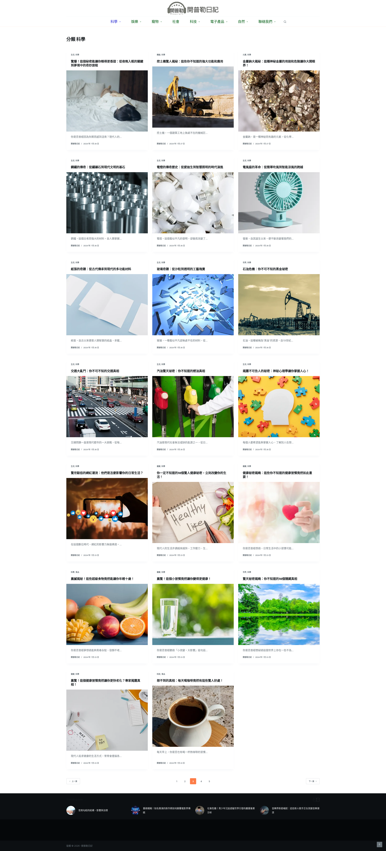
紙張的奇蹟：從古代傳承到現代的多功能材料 (101, 269)
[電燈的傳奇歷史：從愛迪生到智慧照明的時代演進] (193, 202)
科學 (114, 21)
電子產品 (217, 21)
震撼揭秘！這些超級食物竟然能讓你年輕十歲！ (102, 579)
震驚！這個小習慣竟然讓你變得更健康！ (184, 579)
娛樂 (134, 21)
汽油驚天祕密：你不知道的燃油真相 (181, 371)
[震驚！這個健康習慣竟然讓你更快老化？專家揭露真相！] (107, 720)
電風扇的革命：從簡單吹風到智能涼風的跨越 (273, 167)
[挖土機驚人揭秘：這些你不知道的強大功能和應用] (193, 97)
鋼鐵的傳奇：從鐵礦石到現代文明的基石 (98, 167)
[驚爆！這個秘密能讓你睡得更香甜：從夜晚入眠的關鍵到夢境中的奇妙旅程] (107, 101)
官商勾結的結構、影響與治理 (93, 810)
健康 (158, 466)
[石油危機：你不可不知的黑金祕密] (279, 304)
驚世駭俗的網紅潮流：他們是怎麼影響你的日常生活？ (107, 473)
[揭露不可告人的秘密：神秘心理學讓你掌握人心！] (279, 406)
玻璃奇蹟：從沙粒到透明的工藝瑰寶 (181, 269)
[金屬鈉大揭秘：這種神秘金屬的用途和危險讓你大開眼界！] (279, 101)
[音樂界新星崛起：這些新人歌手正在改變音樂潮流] (264, 810)
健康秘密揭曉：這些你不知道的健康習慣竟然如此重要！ (277, 475)
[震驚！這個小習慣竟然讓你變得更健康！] (193, 614)
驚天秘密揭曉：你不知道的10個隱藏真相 (270, 579)
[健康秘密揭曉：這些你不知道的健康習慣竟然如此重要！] (279, 512)
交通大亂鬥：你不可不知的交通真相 (95, 371)
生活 (72, 55)
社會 (175, 21)
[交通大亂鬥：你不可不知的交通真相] (107, 406)
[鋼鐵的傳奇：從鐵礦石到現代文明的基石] (107, 202)
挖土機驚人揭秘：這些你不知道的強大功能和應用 (190, 61)
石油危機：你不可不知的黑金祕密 (265, 269)
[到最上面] (379, 844)
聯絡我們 (265, 21)
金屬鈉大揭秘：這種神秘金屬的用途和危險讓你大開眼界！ (279, 63)
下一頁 (311, 781)
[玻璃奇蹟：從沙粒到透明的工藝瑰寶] (193, 304)
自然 (241, 21)
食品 (77, 572)
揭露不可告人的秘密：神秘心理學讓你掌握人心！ (276, 371)
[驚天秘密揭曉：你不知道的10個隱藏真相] (279, 614)
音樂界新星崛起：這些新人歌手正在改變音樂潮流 (295, 810)
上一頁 (74, 781)
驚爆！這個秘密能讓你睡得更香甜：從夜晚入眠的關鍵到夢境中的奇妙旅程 (107, 63)
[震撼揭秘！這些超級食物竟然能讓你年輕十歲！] (107, 614)
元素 (244, 55)
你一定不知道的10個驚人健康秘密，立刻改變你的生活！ (191, 475)
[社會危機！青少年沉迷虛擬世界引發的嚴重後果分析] (199, 810)
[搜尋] (285, 22)
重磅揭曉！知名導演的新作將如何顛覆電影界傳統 (166, 810)
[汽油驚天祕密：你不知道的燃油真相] (193, 406)
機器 (158, 55)
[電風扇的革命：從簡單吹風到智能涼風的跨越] (279, 202)
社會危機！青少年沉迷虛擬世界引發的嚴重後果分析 (231, 810)
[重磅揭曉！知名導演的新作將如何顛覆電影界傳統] (135, 810)
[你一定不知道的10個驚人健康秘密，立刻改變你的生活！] (193, 512)
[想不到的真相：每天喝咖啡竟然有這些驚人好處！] (193, 716)
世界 (244, 262)
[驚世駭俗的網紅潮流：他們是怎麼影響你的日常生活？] (107, 508)
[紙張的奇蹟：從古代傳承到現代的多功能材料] (107, 304)
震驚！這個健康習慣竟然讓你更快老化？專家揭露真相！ (105, 683)
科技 (193, 21)
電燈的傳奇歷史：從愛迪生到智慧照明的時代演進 (190, 167)
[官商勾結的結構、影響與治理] (70, 810)
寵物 (155, 21)
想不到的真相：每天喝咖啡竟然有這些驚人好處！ (190, 681)
